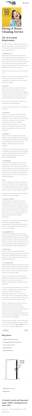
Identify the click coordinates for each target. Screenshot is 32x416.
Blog (24, 409)
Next (26, 330)
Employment (6, 391)
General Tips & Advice (9, 345)
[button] (26, 3)
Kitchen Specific (7, 347)
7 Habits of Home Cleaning (10, 339)
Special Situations (8, 350)
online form (19, 326)
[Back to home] (10, 3)
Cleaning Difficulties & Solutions (12, 342)
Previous (6, 330)
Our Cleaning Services (16, 409)
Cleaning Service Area (9, 388)
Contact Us (5, 409)
